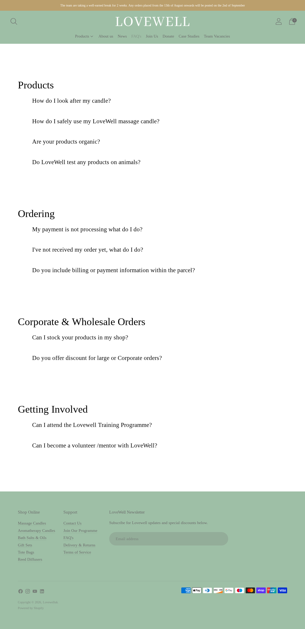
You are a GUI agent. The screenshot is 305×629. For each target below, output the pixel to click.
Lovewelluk (50, 602)
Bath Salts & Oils (32, 537)
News (122, 36)
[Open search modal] (14, 21)
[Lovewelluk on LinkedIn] (42, 592)
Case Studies (189, 36)
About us (105, 36)
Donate (168, 36)
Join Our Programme (80, 530)
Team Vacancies (217, 36)
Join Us (152, 36)
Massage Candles (32, 523)
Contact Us (72, 523)
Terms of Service (77, 552)
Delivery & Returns (79, 545)
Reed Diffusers (30, 559)
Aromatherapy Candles (36, 530)
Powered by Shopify (31, 608)
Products (82, 36)
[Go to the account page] (278, 21)
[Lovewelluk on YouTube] (35, 592)
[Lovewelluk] (152, 21)
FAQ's (136, 36)
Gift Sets (25, 545)
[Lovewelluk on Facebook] (20, 592)
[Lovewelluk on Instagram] (27, 592)
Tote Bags (26, 552)
